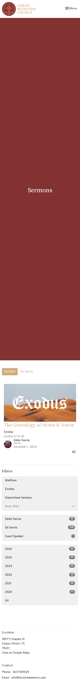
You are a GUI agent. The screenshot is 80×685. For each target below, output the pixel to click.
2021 (39, 583)
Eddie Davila (39, 519)
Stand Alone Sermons (18, 498)
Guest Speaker (39, 536)
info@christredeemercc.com (28, 678)
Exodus (9, 489)
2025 (39, 558)
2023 (39, 575)
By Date (9, 372)
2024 (39, 566)
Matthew (11, 480)
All (7, 601)
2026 (39, 549)
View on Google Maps (16, 653)
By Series (27, 372)
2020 (39, 592)
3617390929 (21, 672)
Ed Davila (39, 528)
